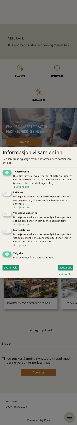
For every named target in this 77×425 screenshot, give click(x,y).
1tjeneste (20, 245)
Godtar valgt (11, 267)
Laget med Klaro (65, 274)
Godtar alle (65, 267)
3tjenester (21, 187)
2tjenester (21, 207)
